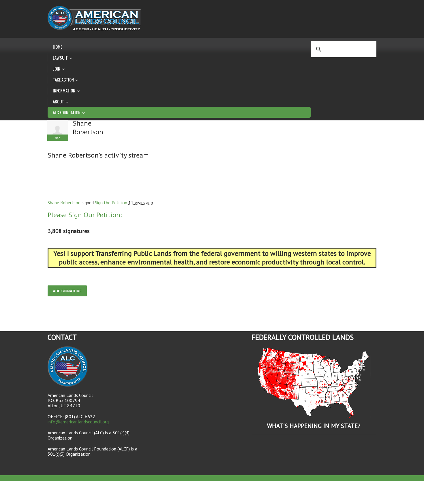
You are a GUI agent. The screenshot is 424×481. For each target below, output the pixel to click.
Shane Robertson (64, 202)
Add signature (67, 290)
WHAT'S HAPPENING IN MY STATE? (314, 426)
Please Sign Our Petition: (85, 214)
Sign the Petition (111, 202)
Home (57, 46)
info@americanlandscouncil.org (78, 422)
